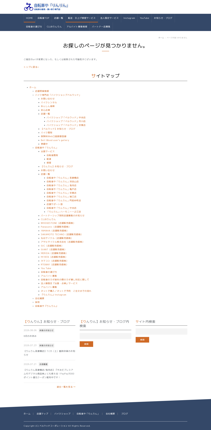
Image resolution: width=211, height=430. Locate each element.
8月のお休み (30, 336)
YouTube (144, 18)
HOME (29, 18)
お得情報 (43, 364)
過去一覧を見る (65, 386)
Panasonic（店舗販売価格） (56, 226)
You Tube (46, 268)
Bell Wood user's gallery (55, 140)
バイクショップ (62, 413)
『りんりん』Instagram (53, 294)
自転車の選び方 (34, 26)
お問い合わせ (48, 98)
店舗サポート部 (55, 204)
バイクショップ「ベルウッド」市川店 (66, 121)
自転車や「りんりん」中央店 (62, 207)
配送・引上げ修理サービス (82, 18)
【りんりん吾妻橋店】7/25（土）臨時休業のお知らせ (49, 353)
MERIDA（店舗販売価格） (54, 253)
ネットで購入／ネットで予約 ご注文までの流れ (66, 290)
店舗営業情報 (42, 91)
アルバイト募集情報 (77, 26)
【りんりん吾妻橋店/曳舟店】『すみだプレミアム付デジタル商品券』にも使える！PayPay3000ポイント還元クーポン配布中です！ (49, 373)
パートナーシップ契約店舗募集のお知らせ (63, 215)
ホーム (161, 37)
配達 (49, 159)
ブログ (124, 413)
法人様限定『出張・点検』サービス (59, 283)
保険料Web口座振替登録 (53, 136)
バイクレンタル (49, 102)
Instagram (129, 18)
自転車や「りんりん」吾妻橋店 (63, 177)
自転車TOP (43, 18)
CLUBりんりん (54, 26)
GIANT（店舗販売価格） (54, 249)
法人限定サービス (109, 18)
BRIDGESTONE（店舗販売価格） (58, 223)
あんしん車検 (48, 106)
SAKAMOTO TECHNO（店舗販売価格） (62, 234)
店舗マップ (42, 413)
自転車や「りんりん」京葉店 (62, 192)
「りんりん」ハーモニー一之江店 (64, 211)
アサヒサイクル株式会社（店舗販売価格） (63, 241)
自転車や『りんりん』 (46, 306)
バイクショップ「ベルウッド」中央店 (66, 117)
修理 (49, 162)
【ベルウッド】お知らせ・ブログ (58, 128)
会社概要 (39, 298)
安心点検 (45, 110)
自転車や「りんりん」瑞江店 (62, 196)
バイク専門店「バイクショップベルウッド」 (58, 94)
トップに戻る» (31, 66)
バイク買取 (46, 132)
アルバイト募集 (49, 275)
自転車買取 (52, 155)
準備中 (44, 143)
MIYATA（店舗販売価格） (54, 256)
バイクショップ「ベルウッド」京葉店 (66, 125)
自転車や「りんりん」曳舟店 (62, 185)
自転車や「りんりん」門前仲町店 (64, 200)
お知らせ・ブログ (163, 18)
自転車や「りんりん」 (46, 147)
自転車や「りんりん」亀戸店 (62, 189)
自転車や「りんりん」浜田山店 (63, 181)
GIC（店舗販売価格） (52, 245)
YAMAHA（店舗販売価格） (55, 230)
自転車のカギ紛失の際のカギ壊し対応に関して (65, 279)
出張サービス (48, 151)
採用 (37, 302)
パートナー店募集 (101, 26)
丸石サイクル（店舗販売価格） (57, 238)
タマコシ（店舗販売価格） (54, 260)
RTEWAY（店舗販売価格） (54, 264)
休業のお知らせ (46, 330)
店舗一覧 (58, 18)
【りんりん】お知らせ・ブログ (57, 166)
